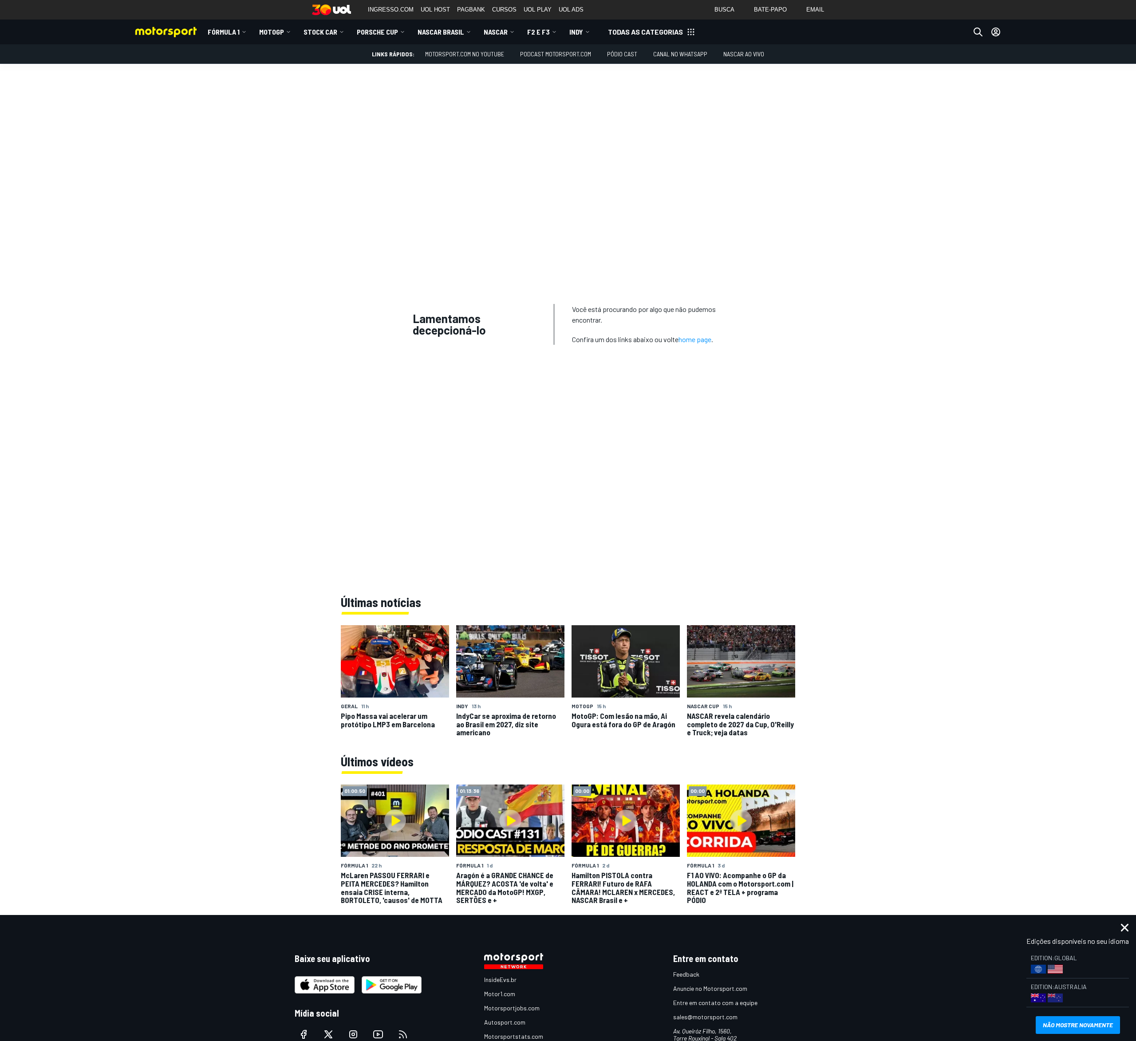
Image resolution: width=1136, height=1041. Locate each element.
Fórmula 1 (224, 32)
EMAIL (815, 9)
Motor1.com (499, 994)
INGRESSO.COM (391, 9)
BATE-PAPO (770, 9)
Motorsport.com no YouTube (464, 54)
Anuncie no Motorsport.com (710, 988)
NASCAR (496, 32)
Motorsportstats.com (513, 1036)
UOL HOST (435, 9)
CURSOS (504, 9)
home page (694, 339)
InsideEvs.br (500, 979)
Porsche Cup (377, 32)
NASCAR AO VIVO (743, 54)
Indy (576, 32)
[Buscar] (978, 32)
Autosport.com (504, 1022)
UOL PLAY (538, 9)
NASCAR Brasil (441, 32)
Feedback (686, 974)
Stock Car (320, 32)
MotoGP (271, 32)
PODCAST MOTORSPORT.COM (555, 54)
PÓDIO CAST (622, 54)
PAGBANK (471, 9)
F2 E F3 (538, 32)
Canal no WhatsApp (680, 54)
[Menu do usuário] (996, 32)
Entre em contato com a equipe (715, 1002)
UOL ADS (571, 9)
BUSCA (724, 9)
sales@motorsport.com (705, 1017)
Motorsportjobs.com (512, 1008)
